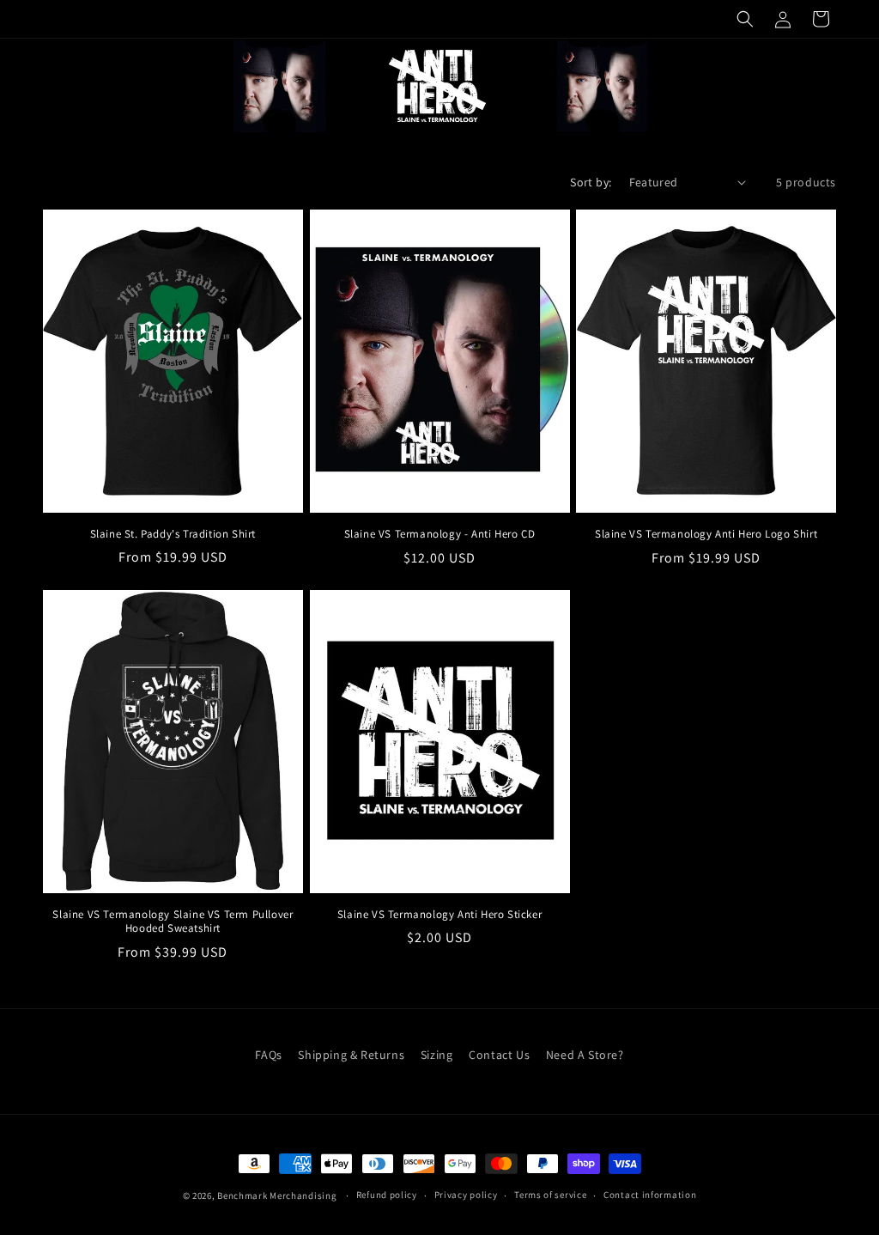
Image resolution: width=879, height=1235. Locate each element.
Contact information (649, 1195)
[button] (745, 19)
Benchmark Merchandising (276, 1195)
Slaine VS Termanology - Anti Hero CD (440, 534)
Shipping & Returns (351, 1054)
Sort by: (590, 182)
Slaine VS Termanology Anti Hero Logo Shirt (706, 534)
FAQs (268, 1054)
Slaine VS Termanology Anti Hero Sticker (439, 915)
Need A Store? (585, 1054)
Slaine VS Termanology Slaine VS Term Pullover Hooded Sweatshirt (172, 922)
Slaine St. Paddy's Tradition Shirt (173, 534)
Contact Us (499, 1054)
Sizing (437, 1054)
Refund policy (386, 1195)
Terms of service (550, 1195)
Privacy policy (466, 1195)
